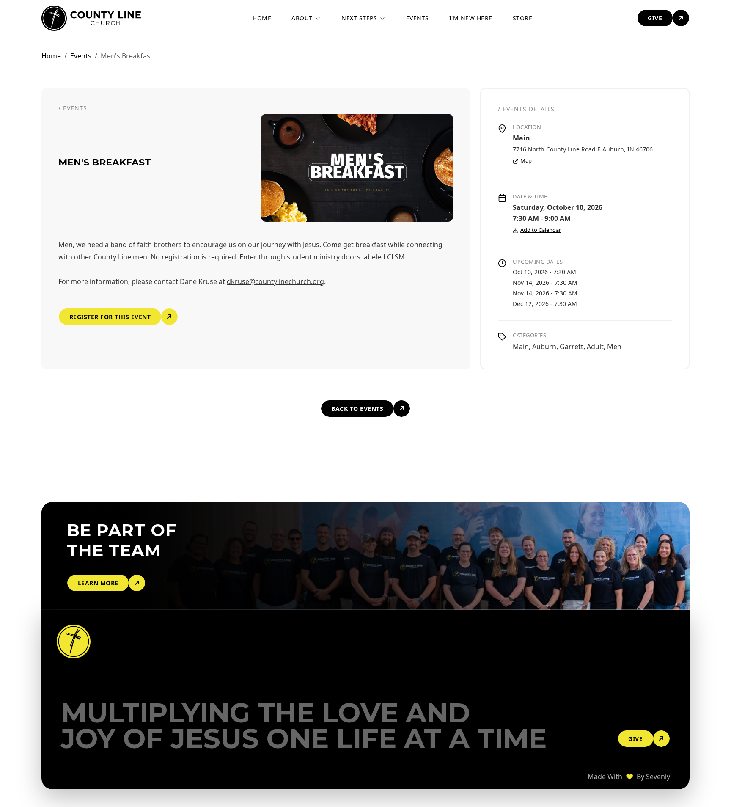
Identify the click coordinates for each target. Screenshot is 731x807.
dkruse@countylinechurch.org (275, 281)
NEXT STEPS (360, 18)
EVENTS (417, 18)
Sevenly (658, 776)
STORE (523, 18)
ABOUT (302, 18)
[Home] (75, 642)
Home (51, 56)
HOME (262, 18)
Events (80, 56)
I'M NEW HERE (470, 18)
